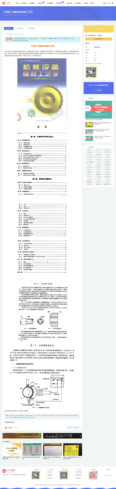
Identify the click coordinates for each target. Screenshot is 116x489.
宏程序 (90, 171)
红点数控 (6, 15)
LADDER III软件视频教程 (98, 157)
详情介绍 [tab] (9, 28)
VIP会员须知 (78, 472)
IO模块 (107, 154)
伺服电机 (89, 169)
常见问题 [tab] (32, 28)
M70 (107, 157)
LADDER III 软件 (89, 157)
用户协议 (50, 472)
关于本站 (50, 478)
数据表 (98, 174)
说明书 (98, 184)
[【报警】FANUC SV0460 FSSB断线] (98, 110)
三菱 (89, 164)
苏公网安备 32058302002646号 (74, 484)
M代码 (99, 159)
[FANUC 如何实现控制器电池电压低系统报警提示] (89, 125)
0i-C (89, 149)
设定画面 (89, 184)
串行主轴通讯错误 (89, 167)
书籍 (107, 166)
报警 (107, 171)
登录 (106, 3)
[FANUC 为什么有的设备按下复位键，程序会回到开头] (89, 132)
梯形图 (90, 179)
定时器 (98, 171)
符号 (107, 179)
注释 (98, 179)
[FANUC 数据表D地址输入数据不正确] (32, 450)
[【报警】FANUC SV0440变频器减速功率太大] (52, 452)
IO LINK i (98, 154)
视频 (107, 181)
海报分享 (77, 427)
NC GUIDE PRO (107, 160)
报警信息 (89, 174)
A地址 (98, 149)
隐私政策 (50, 475)
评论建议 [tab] (21, 28)
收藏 (70, 427)
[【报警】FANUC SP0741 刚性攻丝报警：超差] (11, 449)
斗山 (89, 176)
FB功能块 (89, 154)
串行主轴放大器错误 (107, 165)
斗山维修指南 (98, 177)
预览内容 (97, 47)
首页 (11, 34)
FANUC (98, 152)
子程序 (98, 169)
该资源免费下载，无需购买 (95, 35)
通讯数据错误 (107, 184)
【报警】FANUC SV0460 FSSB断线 (94, 119)
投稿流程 (78, 478)
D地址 (89, 152)
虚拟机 (98, 181)
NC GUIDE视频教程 (89, 162)
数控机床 (107, 174)
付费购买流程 (78, 475)
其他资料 (10, 15)
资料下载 (16, 34)
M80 (89, 159)
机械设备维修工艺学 (9, 422)
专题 (98, 164)
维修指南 (89, 181)
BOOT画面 (107, 149)
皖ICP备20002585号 (61, 484)
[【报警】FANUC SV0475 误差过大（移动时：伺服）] (89, 138)
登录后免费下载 (99, 38)
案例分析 (107, 176)
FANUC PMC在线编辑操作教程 (107, 152)
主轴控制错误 (98, 166)
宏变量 (107, 169)
